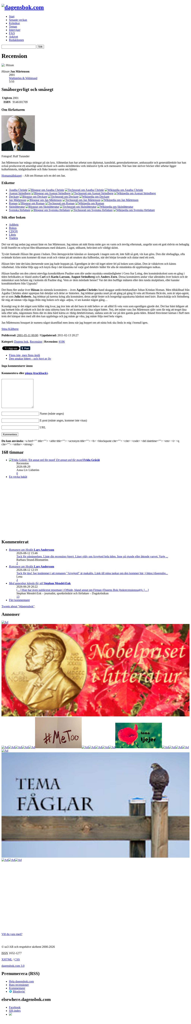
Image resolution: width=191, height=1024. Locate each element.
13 (17, 596)
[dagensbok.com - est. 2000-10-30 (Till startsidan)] (22, 7)
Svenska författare (19, 210)
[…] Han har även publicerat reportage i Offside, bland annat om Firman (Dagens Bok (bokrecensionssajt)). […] (82, 590)
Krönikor (14, 23)
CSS (17, 959)
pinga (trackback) (36, 373)
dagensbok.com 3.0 (12, 965)
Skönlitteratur (17, 206)
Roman (13, 203)
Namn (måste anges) (52, 413)
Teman (13, 26)
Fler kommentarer (19, 600)
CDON (13, 231)
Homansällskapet (11, 175)
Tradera (13, 238)
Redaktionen (16, 40)
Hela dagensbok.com (21, 981)
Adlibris (13, 224)
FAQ (12, 33)
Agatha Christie (18, 190)
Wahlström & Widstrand (23, 78)
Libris (12, 234)
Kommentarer (17, 988)
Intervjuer (14, 29)
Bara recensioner (19, 984)
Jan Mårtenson (17, 200)
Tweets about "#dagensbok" (18, 606)
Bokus (13, 228)
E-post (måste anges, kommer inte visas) (63, 420)
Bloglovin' (19, 991)
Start (11, 16)
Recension (36, 341)
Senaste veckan (18, 19)
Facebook (15, 1007)
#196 (62, 341)
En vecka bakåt (18, 476)
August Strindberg (20, 193)
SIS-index (15, 1010)
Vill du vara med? (11, 934)
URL (43, 427)
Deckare (14, 196)
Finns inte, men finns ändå (24, 355)
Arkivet (13, 36)
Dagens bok (21, 341)
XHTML (6, 959)
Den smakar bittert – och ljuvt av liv (30, 358)
